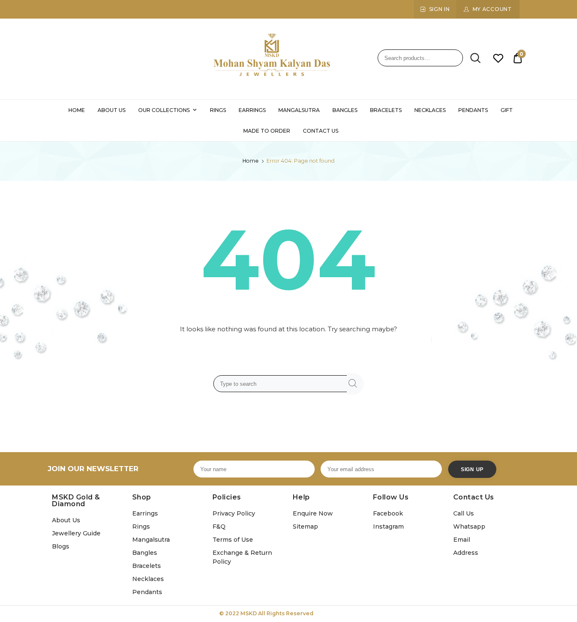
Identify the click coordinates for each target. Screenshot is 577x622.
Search (473, 58)
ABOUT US (111, 110)
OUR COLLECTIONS (164, 110)
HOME (76, 110)
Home (250, 161)
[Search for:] (281, 383)
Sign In (439, 9)
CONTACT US (320, 131)
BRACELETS (386, 110)
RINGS (218, 110)
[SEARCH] (355, 384)
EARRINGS (252, 110)
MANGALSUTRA (299, 110)
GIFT (507, 110)
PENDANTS (473, 110)
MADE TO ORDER (266, 131)
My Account (492, 9)
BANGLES (344, 110)
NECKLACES (430, 110)
